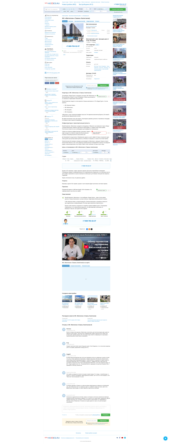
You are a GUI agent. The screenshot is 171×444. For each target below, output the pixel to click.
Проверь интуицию (52, 89)
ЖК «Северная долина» (49, 59)
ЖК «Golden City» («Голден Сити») (51, 54)
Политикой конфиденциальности (99, 88)
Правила (64, 415)
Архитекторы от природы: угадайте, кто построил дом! (50, 95)
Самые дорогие (48, 18)
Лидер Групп (97, 78)
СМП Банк (106, 67)
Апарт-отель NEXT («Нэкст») (104, 304)
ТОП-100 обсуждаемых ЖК (53, 72)
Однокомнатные (48, 39)
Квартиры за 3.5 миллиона (50, 32)
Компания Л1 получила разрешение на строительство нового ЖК (51, 120)
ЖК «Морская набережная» (50, 58)
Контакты (78, 433)
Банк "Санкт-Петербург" (101, 66)
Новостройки (65, 15)
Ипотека (46, 21)
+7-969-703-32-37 (120, 4)
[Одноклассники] (89, 229)
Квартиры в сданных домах (50, 26)
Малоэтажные (48, 28)
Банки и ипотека (77, 2)
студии (97, 44)
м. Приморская (85, 15)
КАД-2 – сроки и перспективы (51, 106)
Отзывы (97, 21)
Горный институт (95, 31)
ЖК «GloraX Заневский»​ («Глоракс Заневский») (52, 56)
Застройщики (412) (86, 4)
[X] (91, 229)
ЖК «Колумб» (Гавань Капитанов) (92, 304)
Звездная (47, 145)
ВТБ (95, 66)
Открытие (101, 67)
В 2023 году (47, 64)
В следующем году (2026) (50, 68)
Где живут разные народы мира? (51, 91)
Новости (71, 2)
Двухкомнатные (48, 41)
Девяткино (47, 141)
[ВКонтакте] (87, 229)
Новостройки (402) (69, 4)
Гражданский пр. (48, 144)
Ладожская (47, 153)
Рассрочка (47, 23)
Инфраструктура (90, 21)
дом (64, 54)
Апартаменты (47, 46)
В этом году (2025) (48, 67)
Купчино (46, 142)
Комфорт (96, 52)
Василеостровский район (75, 15)
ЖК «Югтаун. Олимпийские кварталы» (50, 52)
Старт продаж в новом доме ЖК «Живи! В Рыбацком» (51, 132)
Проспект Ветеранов (49, 152)
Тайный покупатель (105, 2)
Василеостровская (95, 33)
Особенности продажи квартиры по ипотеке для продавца (52, 111)
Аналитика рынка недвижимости (118, 16)
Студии (46, 38)
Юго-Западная (48, 155)
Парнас (46, 149)
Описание (65, 21)
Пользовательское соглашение (82, 438)
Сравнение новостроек (95, 2)
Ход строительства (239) (80, 21)
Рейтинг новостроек (85, 2)
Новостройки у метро (49, 20)
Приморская (94, 30)
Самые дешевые (48, 17)
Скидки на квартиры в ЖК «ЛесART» (52, 126)
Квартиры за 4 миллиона (50, 33)
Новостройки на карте (91, 433)
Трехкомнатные (48, 43)
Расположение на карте (92, 35)
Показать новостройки (117, 9)
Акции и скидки (65, 2)
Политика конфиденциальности (67, 438)
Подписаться (103, 85)
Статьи (49, 100)
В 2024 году (47, 65)
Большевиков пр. (48, 147)
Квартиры (71, 21)
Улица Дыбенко (48, 150)
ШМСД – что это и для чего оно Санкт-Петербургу (51, 103)
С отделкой (47, 25)
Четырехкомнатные (49, 44)
